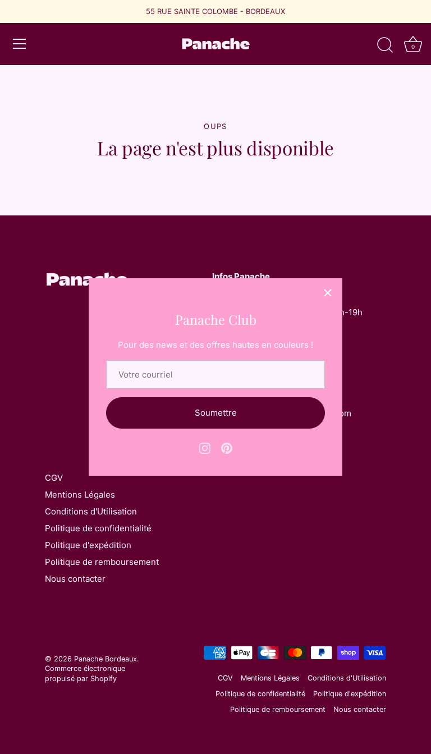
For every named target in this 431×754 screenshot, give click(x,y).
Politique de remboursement (102, 562)
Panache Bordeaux (105, 659)
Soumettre (216, 412)
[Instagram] (204, 447)
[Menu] (19, 43)
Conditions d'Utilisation (91, 511)
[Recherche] (385, 45)
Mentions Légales (80, 494)
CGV (54, 477)
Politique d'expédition (88, 545)
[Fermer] (327, 293)
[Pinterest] (226, 447)
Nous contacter (75, 578)
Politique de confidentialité (98, 528)
